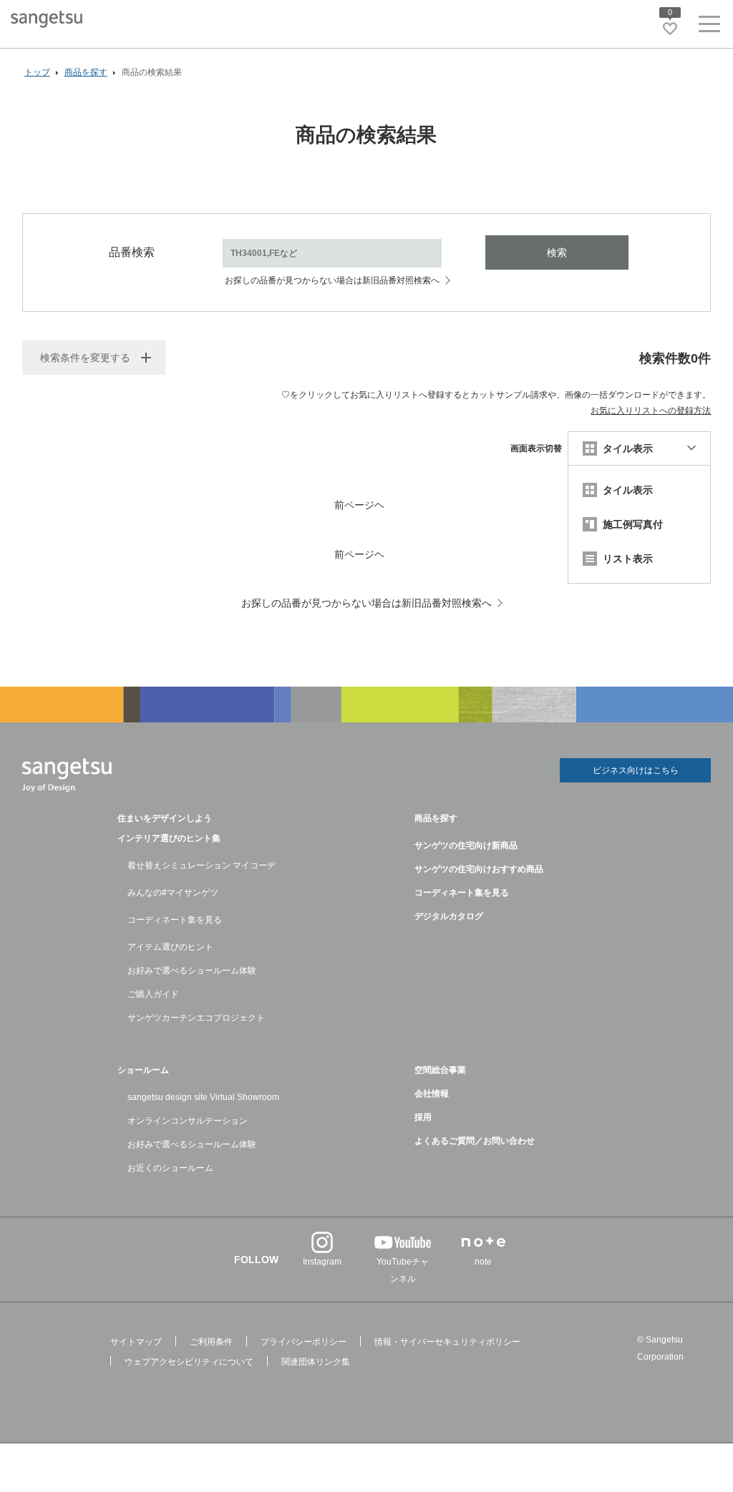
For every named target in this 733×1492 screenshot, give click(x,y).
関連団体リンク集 (315, 1362)
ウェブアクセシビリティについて (189, 1362)
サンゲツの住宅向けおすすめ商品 (478, 869)
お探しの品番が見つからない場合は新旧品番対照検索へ (332, 280)
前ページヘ (359, 505)
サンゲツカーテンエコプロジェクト (196, 1018)
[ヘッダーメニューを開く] (709, 27)
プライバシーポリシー (303, 1342)
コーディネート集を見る (174, 920)
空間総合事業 (440, 1070)
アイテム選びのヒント (170, 947)
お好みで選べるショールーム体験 (191, 971)
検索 (557, 252)
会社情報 (431, 1094)
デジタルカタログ (448, 916)
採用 (423, 1117)
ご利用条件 (211, 1342)
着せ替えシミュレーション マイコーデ (201, 865)
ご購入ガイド (153, 994)
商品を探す (435, 818)
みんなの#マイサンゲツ (172, 893)
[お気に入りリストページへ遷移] (670, 28)
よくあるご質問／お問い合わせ (474, 1141)
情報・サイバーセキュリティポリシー (447, 1342)
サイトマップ (136, 1342)
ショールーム (143, 1070)
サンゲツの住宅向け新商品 (466, 845)
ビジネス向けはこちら (636, 770)
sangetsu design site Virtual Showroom (203, 1097)
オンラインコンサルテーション (187, 1121)
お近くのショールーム (170, 1168)
